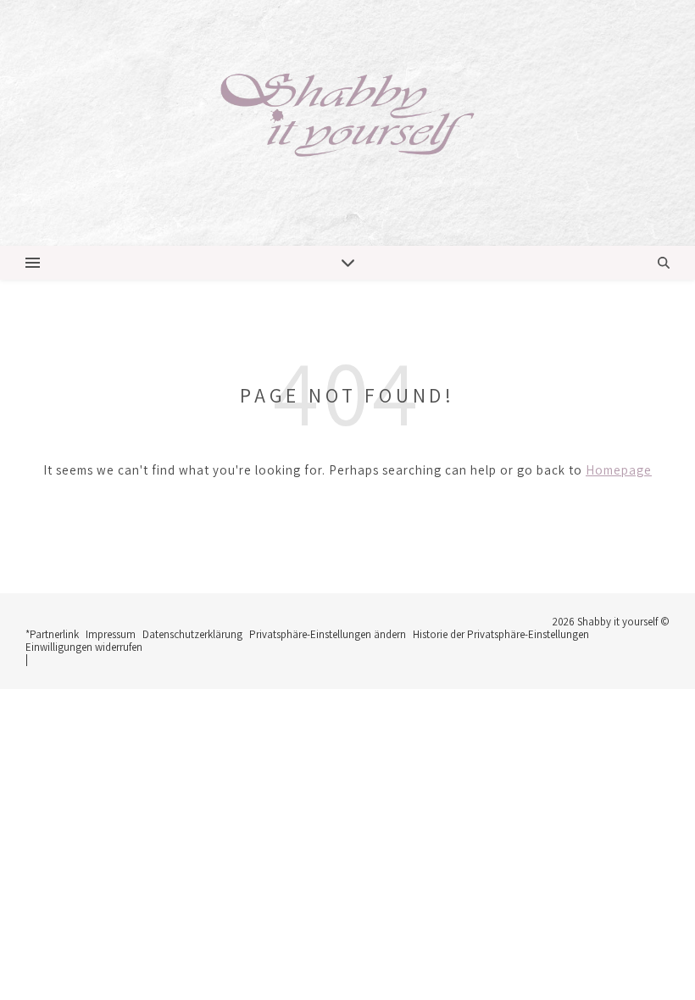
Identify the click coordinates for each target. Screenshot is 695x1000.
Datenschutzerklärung (192, 634)
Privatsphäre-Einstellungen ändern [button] (327, 634)
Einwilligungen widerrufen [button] (83, 647)
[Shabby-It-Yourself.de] (347, 123)
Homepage (619, 470)
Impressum (111, 634)
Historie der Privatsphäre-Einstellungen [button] (501, 634)
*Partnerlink (52, 634)
